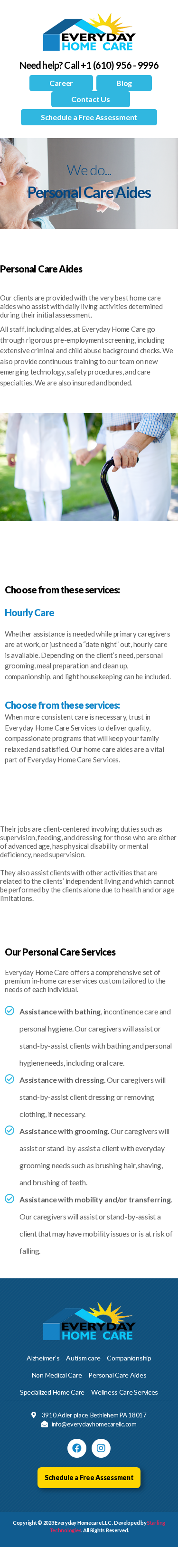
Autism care (83, 1358)
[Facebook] (76, 1448)
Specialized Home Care (52, 1392)
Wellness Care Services (124, 1392)
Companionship (129, 1358)
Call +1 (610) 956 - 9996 (111, 65)
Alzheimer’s (43, 1358)
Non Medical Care (57, 1375)
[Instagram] (101, 1448)
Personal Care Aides (117, 1375)
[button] (61, 83)
